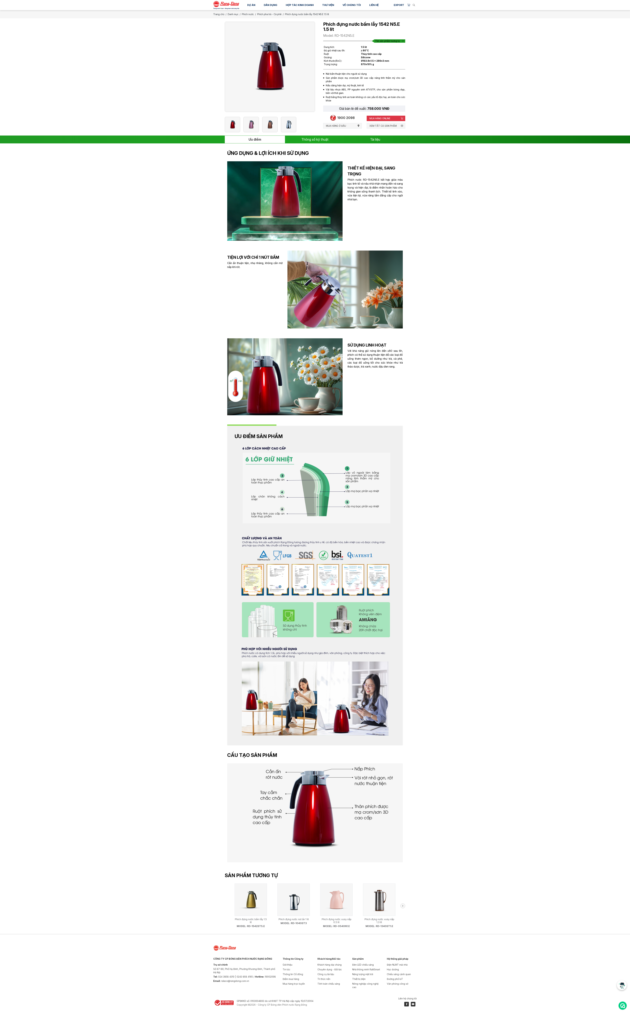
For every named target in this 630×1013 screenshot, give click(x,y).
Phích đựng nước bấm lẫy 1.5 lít (251, 921)
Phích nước (248, 14)
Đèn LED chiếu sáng (363, 964)
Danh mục (233, 14)
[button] (402, 905)
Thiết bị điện (359, 979)
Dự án (251, 5)
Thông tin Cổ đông (293, 974)
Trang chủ (218, 14)
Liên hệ (374, 5)
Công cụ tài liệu (325, 974)
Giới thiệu (287, 964)
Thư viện (328, 5)
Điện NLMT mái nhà (397, 964)
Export (399, 5)
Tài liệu (375, 139)
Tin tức (286, 969)
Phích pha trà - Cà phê (269, 14)
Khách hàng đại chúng (329, 964)
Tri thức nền (323, 979)
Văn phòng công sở (397, 983)
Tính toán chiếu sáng (328, 983)
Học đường (393, 969)
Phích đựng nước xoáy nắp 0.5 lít (336, 921)
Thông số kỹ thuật (314, 139)
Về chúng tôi (352, 5)
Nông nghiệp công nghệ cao (365, 985)
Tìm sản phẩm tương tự (387, 41)
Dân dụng (270, 5)
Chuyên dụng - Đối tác (329, 969)
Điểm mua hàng (291, 979)
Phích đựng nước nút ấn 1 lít (293, 919)
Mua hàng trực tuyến (294, 983)
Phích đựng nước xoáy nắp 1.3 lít (379, 921)
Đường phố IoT (395, 979)
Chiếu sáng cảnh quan (399, 974)
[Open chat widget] (623, 1006)
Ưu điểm (255, 139)
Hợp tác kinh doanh (300, 5)
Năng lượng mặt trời (362, 974)
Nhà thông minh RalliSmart (366, 969)
